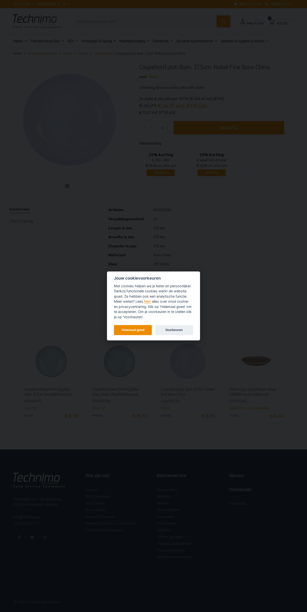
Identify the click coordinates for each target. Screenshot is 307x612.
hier (147, 302)
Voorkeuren (174, 330)
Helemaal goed (133, 330)
